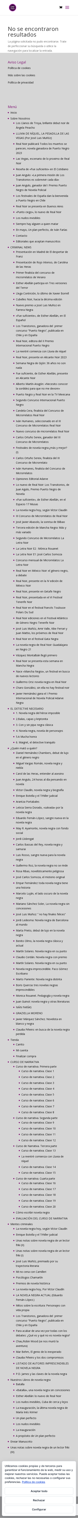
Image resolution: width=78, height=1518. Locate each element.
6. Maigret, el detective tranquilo (35, 742)
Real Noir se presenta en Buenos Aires (39, 206)
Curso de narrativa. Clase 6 (37, 1100)
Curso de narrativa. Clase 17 (38, 1189)
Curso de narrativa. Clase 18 (38, 1195)
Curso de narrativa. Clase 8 (37, 1112)
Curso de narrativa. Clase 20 (38, 1206)
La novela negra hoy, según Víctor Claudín (41, 510)
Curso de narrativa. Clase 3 (37, 1083)
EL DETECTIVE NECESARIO (27, 708)
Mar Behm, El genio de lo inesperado (38, 1352)
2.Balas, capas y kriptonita (32, 719)
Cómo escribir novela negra (33, 1212)
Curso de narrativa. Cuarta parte (35, 1178)
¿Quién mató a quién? (23, 748)
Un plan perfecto (26, 1418)
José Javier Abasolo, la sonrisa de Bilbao (40, 522)
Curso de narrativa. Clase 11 (38, 1134)
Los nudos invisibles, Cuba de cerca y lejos (42, 1402)
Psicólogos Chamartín (29, 1277)
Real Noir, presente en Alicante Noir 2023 (41, 357)
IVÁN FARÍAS (24, 1007)
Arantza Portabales (27, 801)
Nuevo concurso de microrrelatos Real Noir (42, 431)
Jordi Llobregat (25, 839)
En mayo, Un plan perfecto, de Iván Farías (41, 230)
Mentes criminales (21, 1224)
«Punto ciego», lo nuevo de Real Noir (38, 212)
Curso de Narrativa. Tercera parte (36, 1146)
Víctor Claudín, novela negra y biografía (40, 790)
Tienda (14, 1040)
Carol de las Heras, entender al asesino (40, 773)
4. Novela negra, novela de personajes (39, 731)
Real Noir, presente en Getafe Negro (38, 591)
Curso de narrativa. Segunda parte (37, 1118)
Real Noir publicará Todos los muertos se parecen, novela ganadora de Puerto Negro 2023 (42, 148)
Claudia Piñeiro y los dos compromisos (40, 1357)
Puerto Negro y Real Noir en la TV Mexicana (43, 394)
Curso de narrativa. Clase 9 (37, 1122)
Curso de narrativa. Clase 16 (38, 1183)
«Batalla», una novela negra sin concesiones (43, 1390)
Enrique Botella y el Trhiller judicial (37, 795)
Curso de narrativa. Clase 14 (38, 1167)
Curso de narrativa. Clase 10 (38, 1128)
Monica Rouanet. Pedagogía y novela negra (42, 995)
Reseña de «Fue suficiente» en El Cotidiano (42, 169)
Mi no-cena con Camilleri (31, 1272)
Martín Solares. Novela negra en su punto (41, 951)
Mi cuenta (22, 1050)
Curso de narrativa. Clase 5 (37, 1094)
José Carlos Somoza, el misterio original (40, 877)
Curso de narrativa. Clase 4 (37, 1088)
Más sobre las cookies (21, 75)
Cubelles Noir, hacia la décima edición (39, 299)
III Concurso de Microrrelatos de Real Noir (42, 516)
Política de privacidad (21, 82)
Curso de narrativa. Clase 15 (38, 1172)
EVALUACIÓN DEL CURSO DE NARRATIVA (42, 1218)
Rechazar (39, 1500)
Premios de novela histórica (33, 1283)
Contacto (21, 235)
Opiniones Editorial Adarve (32, 479)
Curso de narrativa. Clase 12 (38, 1140)
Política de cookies (19, 68)
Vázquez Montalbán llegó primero (36, 655)
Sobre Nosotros (20, 118)
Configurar (39, 1509)
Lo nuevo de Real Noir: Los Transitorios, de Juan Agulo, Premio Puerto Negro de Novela (42, 489)
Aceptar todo (39, 1491)
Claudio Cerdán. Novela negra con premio (41, 957)
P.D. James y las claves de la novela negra (41, 1374)
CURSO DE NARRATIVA (24, 1062)
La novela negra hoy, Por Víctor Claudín (40, 1289)
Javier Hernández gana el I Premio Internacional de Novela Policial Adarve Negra (40, 698)
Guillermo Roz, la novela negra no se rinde (42, 865)
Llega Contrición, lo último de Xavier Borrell (42, 293)
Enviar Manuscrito (21, 1441)
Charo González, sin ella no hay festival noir (42, 687)
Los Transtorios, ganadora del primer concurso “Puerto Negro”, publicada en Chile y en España (40, 330)
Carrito (20, 1044)
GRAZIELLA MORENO (29, 1013)
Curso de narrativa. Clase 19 (38, 1200)
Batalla (20, 1384)
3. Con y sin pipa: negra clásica (34, 725)
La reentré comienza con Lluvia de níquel (41, 351)
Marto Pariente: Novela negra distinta (39, 979)
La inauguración (25, 1430)
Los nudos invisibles (28, 218)
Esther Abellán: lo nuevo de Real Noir (38, 1396)
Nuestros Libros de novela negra (30, 1380)
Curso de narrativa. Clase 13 (38, 1150)
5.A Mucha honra (26, 736)
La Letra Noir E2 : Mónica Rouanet (37, 548)
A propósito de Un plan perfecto (35, 1436)
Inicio (13, 112)
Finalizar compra (26, 1056)
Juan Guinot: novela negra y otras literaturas (43, 1001)
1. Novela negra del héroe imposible (38, 713)
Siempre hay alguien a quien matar (37, 224)
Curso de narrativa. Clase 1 (37, 1071)
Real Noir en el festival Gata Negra (37, 639)
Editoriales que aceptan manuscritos (38, 241)
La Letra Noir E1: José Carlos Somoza (39, 554)
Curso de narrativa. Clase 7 (37, 1106)
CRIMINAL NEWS (20, 247)
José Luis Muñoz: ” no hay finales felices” (41, 914)
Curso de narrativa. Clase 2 (37, 1077)
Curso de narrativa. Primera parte (36, 1066)
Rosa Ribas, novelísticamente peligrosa (40, 871)
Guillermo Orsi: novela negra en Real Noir (41, 682)
